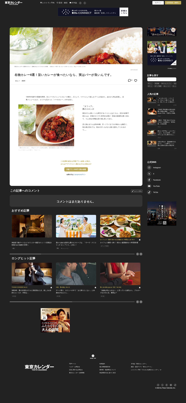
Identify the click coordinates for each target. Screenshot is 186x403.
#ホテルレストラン (166, 83)
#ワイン (150, 83)
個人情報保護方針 (104, 366)
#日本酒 (157, 83)
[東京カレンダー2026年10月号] (55, 320)
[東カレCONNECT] (93, 12)
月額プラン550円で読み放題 (76, 169)
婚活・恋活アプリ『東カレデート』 (142, 366)
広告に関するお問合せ (76, 369)
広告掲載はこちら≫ (172, 68)
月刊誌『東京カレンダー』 (139, 363)
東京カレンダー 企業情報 (76, 372)
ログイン (158, 3)
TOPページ (72, 363)
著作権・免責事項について (107, 369)
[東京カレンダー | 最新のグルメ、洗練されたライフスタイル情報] (22, 3)
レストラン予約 (48, 3)
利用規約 (102, 363)
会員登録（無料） (173, 3)
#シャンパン (176, 86)
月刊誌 (74, 3)
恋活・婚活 (63, 3)
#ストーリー (167, 86)
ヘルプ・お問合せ (74, 366)
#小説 (175, 83)
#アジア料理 (158, 86)
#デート (150, 86)
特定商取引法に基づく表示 (107, 372)
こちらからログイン (79, 174)
